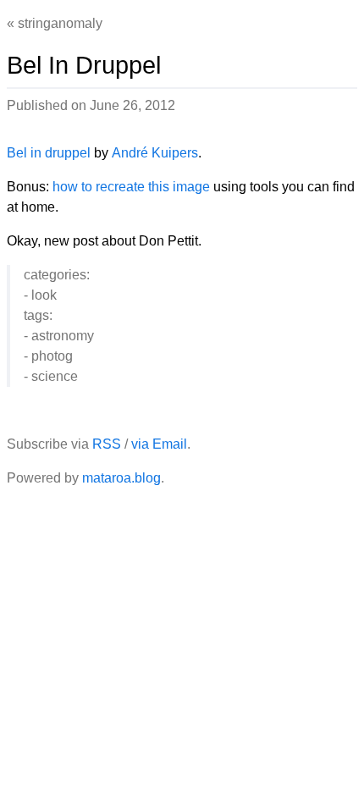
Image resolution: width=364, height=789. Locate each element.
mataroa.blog (121, 478)
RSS (106, 444)
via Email (159, 444)
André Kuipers (155, 153)
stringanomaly (60, 23)
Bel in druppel (49, 153)
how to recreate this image (131, 186)
